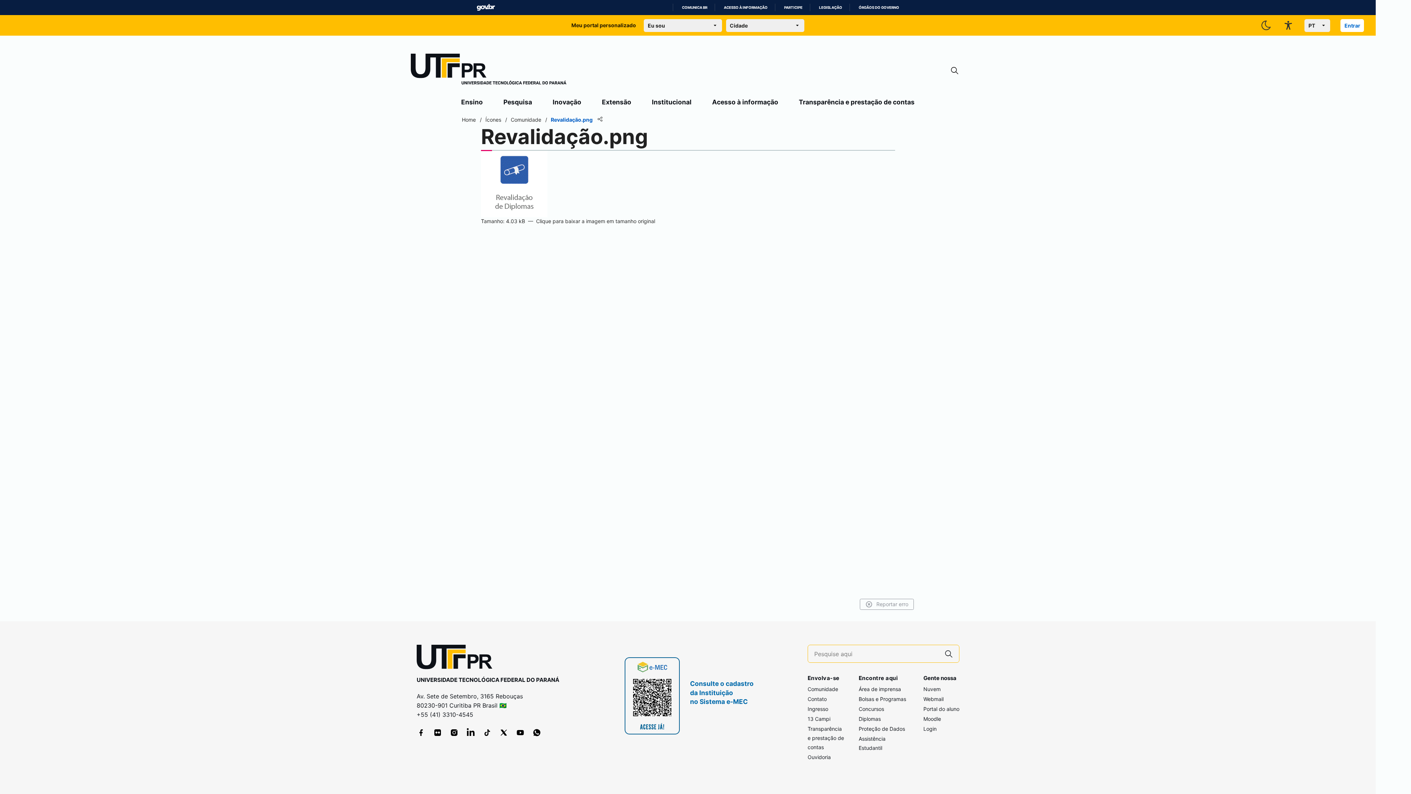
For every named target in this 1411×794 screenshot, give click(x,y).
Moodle (932, 719)
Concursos (871, 709)
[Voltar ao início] (457, 658)
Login (930, 729)
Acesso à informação (746, 8)
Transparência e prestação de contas (857, 102)
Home (469, 120)
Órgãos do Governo (879, 8)
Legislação (830, 8)
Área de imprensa (880, 689)
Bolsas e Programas (882, 699)
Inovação (567, 102)
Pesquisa (517, 102)
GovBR (486, 7)
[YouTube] (520, 732)
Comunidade (823, 689)
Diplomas (870, 719)
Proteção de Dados (882, 729)
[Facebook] (421, 732)
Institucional (672, 102)
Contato (817, 699)
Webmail (933, 699)
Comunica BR (694, 8)
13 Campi (819, 719)
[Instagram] (454, 732)
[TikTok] (487, 732)
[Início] (489, 70)
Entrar (1352, 25)
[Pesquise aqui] (948, 653)
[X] (503, 732)
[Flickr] (437, 732)
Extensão (616, 102)
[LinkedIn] (470, 732)
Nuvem (932, 689)
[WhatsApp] (536, 732)
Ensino (472, 102)
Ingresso (818, 709)
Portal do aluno (941, 709)
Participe (793, 8)
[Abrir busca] (954, 71)
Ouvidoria (819, 757)
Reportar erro (892, 604)
